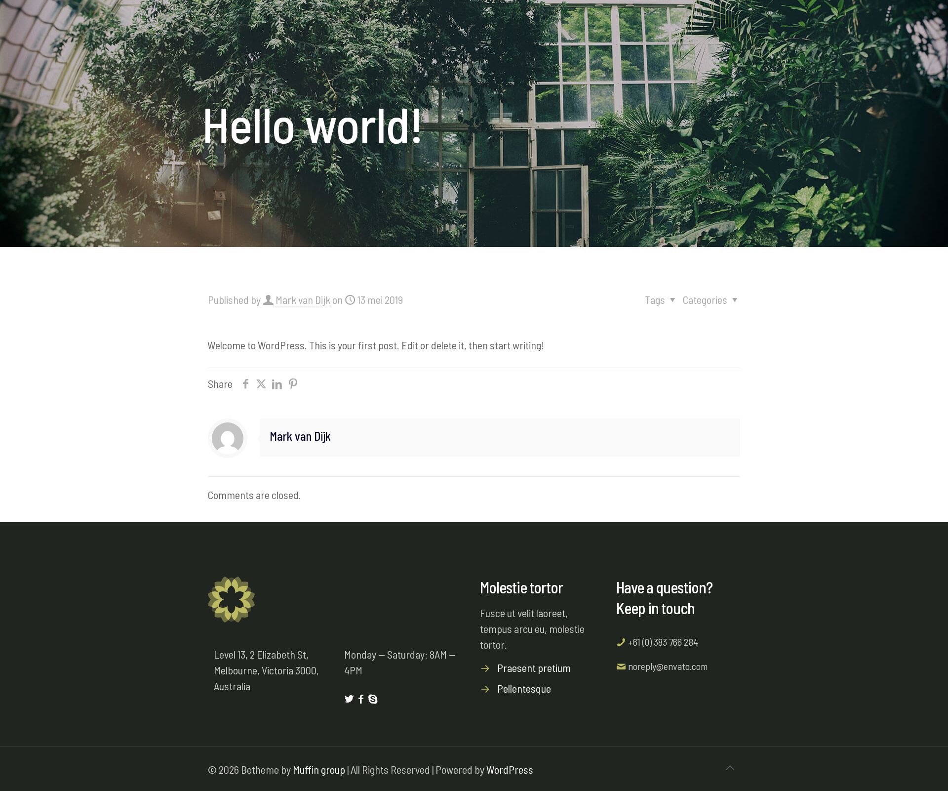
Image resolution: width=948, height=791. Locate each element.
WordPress (509, 769)
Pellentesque (524, 688)
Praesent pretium (534, 667)
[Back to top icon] (729, 767)
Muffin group (319, 769)
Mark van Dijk (303, 299)
